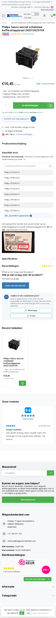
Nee (28, 613)
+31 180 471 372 (14, 533)
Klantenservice (28, 499)
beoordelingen (24, 134)
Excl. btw (27, 18)
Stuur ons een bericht (15, 285)
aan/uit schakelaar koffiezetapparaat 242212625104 (33, 23)
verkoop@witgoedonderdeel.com (21, 541)
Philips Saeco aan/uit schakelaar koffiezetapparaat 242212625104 (13, 362)
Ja (22, 613)
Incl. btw (27, 14)
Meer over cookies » (41, 613)
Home (4, 23)
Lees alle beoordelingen (35, 579)
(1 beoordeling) (28, 34)
